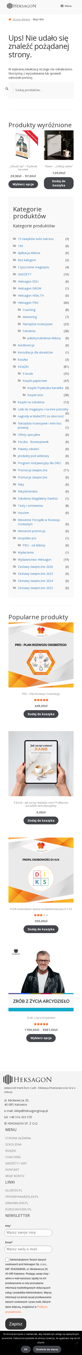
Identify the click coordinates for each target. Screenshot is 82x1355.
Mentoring (30, 317)
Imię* (8, 1225)
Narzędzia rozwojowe (38, 324)
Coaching (29, 310)
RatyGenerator (28, 491)
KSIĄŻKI (23, 367)
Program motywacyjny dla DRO (39, 463)
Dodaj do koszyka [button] (58, 183)
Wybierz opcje (23, 184)
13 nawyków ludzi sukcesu (36, 239)
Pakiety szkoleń (28, 449)
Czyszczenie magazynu (33, 267)
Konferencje (26, 345)
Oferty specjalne (29, 435)
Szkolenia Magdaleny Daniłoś (38, 498)
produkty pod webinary (33, 456)
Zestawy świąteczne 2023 (35, 574)
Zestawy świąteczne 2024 (35, 581)
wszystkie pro (27, 538)
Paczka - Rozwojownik (33, 442)
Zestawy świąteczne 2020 (35, 567)
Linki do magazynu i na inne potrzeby (43, 409)
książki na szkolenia (31, 402)
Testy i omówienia (30, 506)
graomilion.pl (16, 1203)
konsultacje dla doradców (35, 352)
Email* (9, 1242)
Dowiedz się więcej (47, 1349)
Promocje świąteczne (32, 477)
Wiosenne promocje (31, 531)
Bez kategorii (27, 260)
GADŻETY (24, 274)
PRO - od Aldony (34, 545)
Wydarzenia (26, 552)
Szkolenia (29, 331)
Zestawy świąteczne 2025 (35, 588)
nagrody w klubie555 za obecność (41, 416)
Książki (10, 1151)
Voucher (23, 513)
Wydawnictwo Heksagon (34, 560)
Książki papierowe (35, 381)
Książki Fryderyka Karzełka (45, 388)
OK (25, 1349)
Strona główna (21, 19)
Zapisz (15, 1323)
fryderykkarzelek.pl (22, 1197)
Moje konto (14, 1176)
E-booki (28, 374)
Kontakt (12, 1170)
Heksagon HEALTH (31, 295)
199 (20, 246)
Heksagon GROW (29, 288)
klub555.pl (13, 1190)
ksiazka (23, 359)
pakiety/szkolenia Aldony (44, 338)
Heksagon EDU (28, 281)
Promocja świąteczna (32, 470)
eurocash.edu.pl (18, 1209)
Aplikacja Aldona (29, 253)
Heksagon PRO (28, 303)
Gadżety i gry (16, 1163)
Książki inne (35, 395)
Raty (21, 484)
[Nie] (77, 1343)
